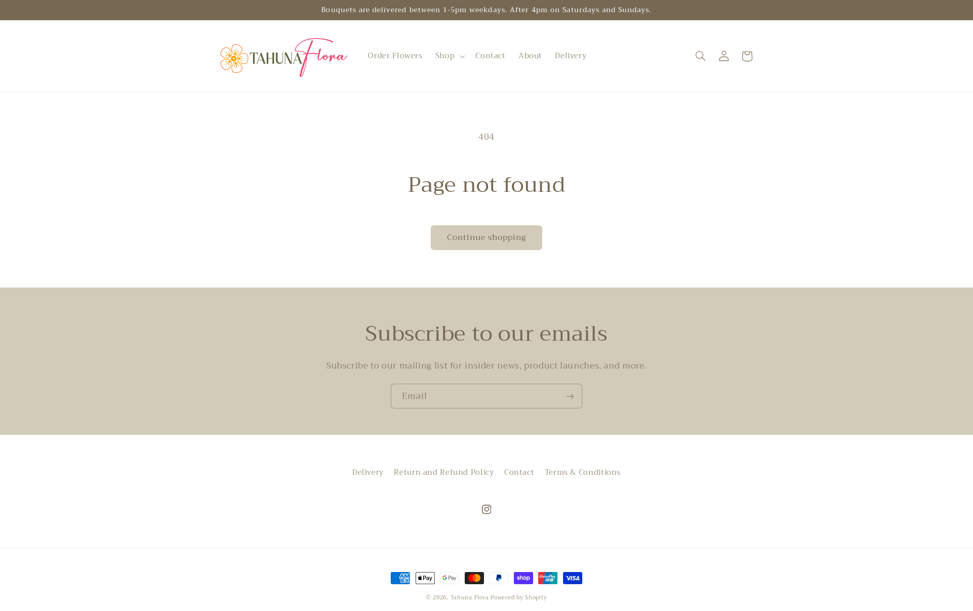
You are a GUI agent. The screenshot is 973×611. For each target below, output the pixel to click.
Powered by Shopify (519, 597)
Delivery (368, 472)
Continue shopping (487, 237)
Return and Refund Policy (444, 472)
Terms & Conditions (583, 472)
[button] (449, 56)
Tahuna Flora (470, 597)
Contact (519, 472)
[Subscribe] (570, 396)
